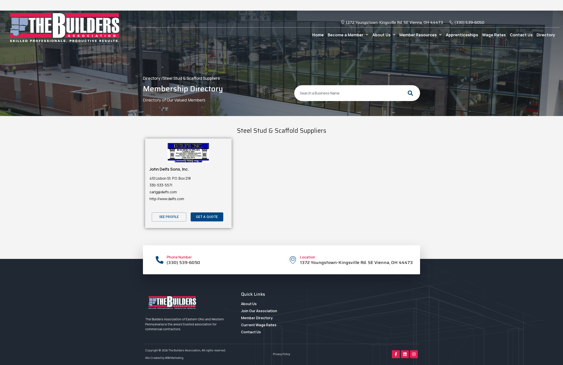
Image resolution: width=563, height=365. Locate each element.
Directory (546, 34)
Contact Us (521, 34)
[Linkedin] (405, 354)
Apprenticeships (462, 34)
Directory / (153, 78)
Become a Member (345, 34)
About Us (381, 34)
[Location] (293, 260)
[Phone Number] (159, 260)
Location (307, 257)
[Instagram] (414, 354)
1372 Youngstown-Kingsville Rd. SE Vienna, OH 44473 (356, 262)
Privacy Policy (281, 354)
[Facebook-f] (396, 354)
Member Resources (418, 34)
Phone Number (179, 257)
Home (318, 34)
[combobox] (348, 93)
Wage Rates (494, 34)
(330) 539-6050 (183, 262)
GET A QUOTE (207, 217)
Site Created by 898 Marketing (164, 358)
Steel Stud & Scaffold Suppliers (191, 78)
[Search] (411, 93)
